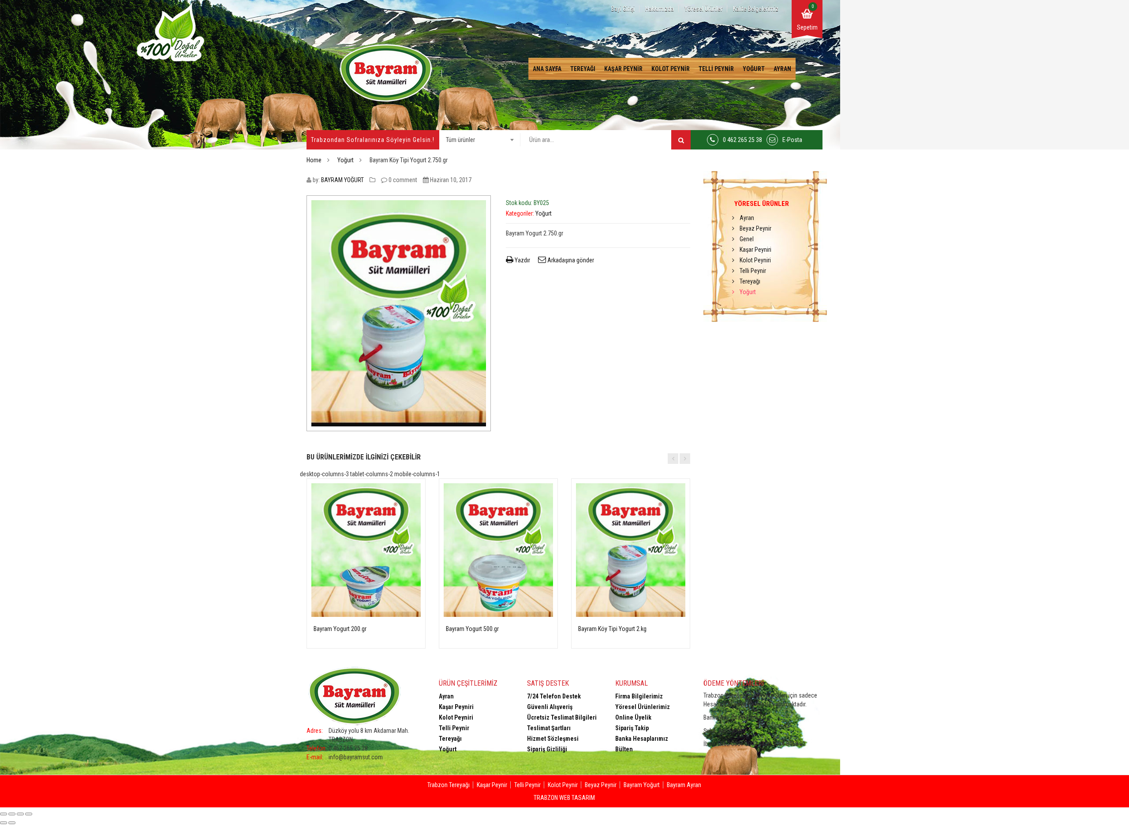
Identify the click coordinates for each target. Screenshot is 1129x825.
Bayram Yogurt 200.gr (340, 628)
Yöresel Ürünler (703, 8)
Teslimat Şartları (549, 728)
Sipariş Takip (632, 728)
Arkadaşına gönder (570, 260)
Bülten (624, 749)
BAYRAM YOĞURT (342, 179)
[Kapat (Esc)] (3, 814)
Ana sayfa (547, 68)
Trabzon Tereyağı (448, 784)
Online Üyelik (633, 717)
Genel (747, 239)
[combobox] (479, 139)
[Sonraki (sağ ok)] (11, 822)
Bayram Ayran (684, 784)
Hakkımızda (659, 8)
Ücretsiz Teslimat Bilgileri (562, 717)
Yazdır (521, 260)
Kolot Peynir (670, 68)
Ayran (782, 68)
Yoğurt (754, 68)
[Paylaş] (11, 814)
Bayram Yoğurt (642, 784)
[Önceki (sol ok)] (3, 822)
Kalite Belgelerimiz (755, 8)
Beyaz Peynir (755, 228)
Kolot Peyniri (755, 260)
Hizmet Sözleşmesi (553, 738)
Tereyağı (582, 68)
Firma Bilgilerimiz (639, 696)
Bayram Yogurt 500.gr (472, 628)
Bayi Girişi (623, 8)
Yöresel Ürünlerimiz (642, 706)
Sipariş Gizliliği (547, 749)
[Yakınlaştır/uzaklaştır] (28, 814)
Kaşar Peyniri (755, 249)
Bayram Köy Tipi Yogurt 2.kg (612, 628)
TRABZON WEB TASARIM (564, 797)
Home (314, 160)
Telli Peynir (716, 68)
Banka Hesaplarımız (641, 738)
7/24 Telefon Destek (554, 696)
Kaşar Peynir (623, 68)
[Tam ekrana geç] (20, 814)
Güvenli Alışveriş (549, 706)
